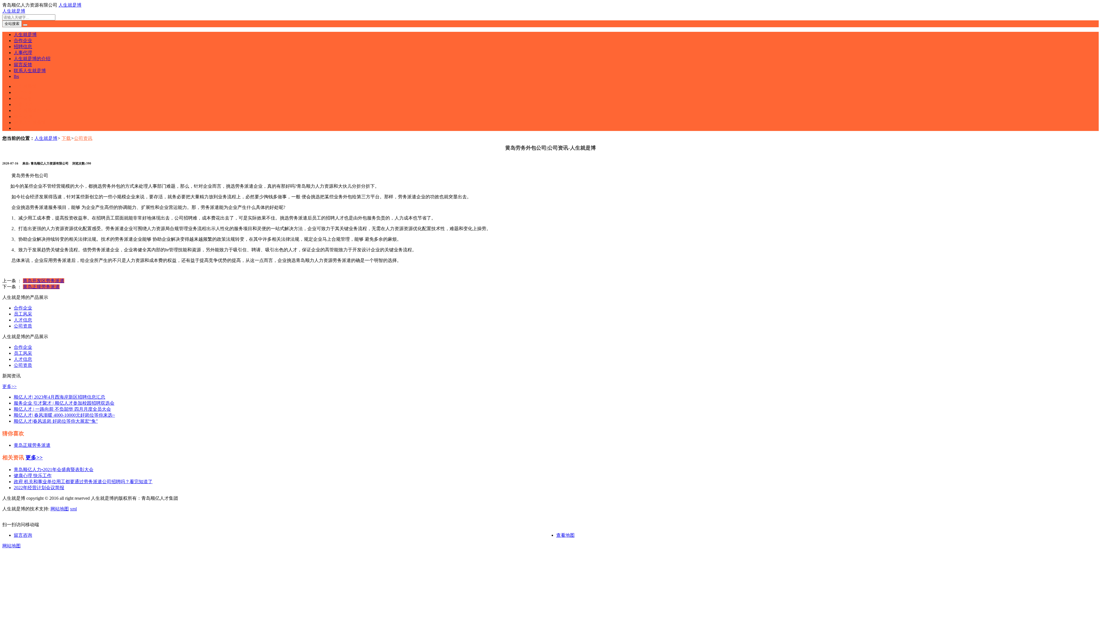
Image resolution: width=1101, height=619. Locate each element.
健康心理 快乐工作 (33, 475)
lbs (16, 76)
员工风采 (23, 314)
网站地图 (59, 508)
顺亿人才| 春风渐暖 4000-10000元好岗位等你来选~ (64, 415)
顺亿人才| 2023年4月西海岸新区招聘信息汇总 (59, 397)
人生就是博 (69, 5)
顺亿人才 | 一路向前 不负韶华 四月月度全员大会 (62, 409)
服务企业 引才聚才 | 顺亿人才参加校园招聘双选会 (64, 403)
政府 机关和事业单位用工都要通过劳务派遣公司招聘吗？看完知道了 (83, 481)
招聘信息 (23, 46)
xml (73, 508)
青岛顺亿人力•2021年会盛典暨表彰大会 (53, 469)
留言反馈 (23, 64)
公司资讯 (83, 138)
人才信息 (23, 320)
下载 (66, 138)
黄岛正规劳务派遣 (41, 286)
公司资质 (23, 326)
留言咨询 (23, 535)
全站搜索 (12, 23)
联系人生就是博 (30, 70)
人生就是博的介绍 (32, 58)
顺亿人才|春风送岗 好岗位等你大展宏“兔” (56, 421)
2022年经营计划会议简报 (39, 487)
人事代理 (23, 52)
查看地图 (565, 535)
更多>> (9, 386)
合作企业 (23, 40)
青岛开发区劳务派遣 (43, 280)
